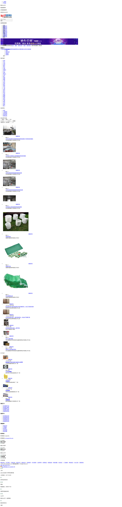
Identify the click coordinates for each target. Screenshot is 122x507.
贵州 (4, 92)
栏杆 (26, 49)
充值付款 (13, 462)
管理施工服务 (6, 409)
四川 (4, 91)
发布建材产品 (6, 405)
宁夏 (4, 100)
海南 (4, 89)
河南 (4, 83)
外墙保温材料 (10, 49)
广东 (4, 87)
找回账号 (29, 462)
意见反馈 (5, 429)
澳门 (4, 105)
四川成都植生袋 (9, 295)
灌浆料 (7, 53)
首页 (13, 45)
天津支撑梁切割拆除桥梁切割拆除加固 (14, 189)
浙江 (4, 76)
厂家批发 (3, 49)
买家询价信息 (6, 411)
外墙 (20, 49)
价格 (6, 118)
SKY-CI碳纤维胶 (9, 338)
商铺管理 (5, 425)
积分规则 (34, 462)
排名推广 (5, 428)
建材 (16, 45)
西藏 (4, 95)
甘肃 (4, 97)
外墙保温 (29, 49)
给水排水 (5, 30)
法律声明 (39, 462)
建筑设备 (5, 36)
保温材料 (15, 49)
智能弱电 (5, 34)
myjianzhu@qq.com (9, 438)
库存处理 (5, 114)
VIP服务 (5, 427)
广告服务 (66, 462)
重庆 (4, 65)
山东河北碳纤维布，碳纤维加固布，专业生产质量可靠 (18, 317)
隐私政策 (50, 462)
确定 (14, 120)
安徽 (4, 77)
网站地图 (5, 431)
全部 (4, 60)
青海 (4, 99)
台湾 (4, 103)
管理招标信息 (6, 419)
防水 (18, 49)
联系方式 (18, 462)
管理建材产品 (6, 408)
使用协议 (45, 462)
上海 (4, 63)
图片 (7, 119)
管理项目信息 (6, 418)
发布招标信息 (6, 417)
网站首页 (3, 462)
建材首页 (5, 26)
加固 (24, 45)
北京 (4, 61)
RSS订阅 (76, 462)
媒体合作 (24, 462)
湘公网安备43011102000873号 (8, 466)
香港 (4, 104)
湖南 (4, 85)
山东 (4, 81)
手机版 (4, 2)
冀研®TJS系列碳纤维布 (11, 349)
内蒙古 (4, 69)
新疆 (4, 101)
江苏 (4, 75)
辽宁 (4, 71)
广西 (4, 88)
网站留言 (71, 462)
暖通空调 (5, 32)
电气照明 (5, 31)
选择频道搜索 (4, 23)
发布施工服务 (6, 407)
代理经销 (5, 113)
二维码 (4, 1)
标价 (3, 119)
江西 (4, 80)
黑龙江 (4, 73)
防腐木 (22, 49)
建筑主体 (5, 27)
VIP (10, 119)
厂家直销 (5, 111)
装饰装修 (5, 28)
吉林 (4, 72)
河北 (4, 67)
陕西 (4, 96)
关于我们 (8, 462)
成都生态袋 (8, 266)
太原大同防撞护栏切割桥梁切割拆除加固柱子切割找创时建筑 (19, 138)
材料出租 (5, 115)
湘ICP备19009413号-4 (5, 465)
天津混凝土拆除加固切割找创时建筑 (14, 206)
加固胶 (7, 54)
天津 (4, 64)
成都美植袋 (8, 236)
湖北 (4, 84)
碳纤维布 (29, 45)
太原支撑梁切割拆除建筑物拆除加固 (14, 172)
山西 (4, 68)
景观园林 (5, 35)
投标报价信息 (6, 421)
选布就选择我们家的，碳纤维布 (13, 328)
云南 (4, 93)
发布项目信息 (6, 415)
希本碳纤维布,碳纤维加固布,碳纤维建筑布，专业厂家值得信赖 (20, 306)
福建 (4, 79)
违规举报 (81, 462)
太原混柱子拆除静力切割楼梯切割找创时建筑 (16, 155)
